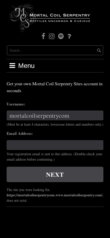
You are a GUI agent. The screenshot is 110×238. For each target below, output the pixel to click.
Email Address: (20, 133)
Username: (16, 104)
